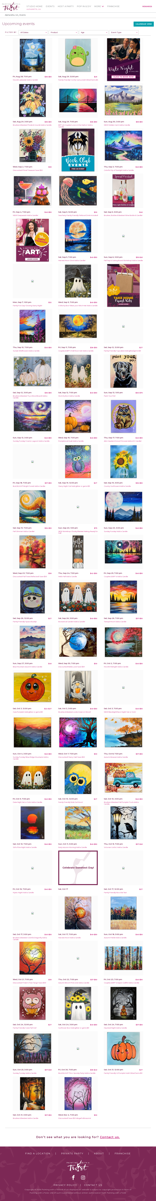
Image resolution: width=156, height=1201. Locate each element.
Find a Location (37, 1153)
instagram (83, 1177)
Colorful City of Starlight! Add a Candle (119, 170)
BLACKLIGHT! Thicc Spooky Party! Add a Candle (76, 1073)
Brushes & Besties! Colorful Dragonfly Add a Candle (30, 938)
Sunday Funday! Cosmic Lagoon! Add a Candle (31, 441)
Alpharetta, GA (34, 9)
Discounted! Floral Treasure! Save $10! (28, 170)
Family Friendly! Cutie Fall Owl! (24, 1028)
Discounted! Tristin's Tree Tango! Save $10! (29, 983)
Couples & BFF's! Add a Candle (116, 576)
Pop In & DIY (84, 6)
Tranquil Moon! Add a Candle (115, 622)
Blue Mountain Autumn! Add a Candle (27, 667)
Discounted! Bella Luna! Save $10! (71, 667)
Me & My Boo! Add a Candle (69, 396)
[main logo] (11, 3)
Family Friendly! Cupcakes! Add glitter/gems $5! (122, 351)
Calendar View (144, 24)
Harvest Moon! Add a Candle (69, 938)
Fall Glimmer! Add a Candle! (23, 531)
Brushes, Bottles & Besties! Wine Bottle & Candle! (123, 215)
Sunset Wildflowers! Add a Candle (26, 351)
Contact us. (110, 1137)
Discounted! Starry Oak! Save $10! (71, 757)
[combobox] (33, 32)
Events (50, 6)
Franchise (113, 6)
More (97, 6)
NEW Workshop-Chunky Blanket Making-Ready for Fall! (78, 532)
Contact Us (93, 1185)
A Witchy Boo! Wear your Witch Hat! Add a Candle (78, 306)
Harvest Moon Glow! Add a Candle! (71, 260)
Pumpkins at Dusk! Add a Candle (71, 441)
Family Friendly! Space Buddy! (25, 622)
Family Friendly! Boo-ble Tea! (115, 892)
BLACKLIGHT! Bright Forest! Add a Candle (29, 486)
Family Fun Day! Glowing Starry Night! (27, 306)
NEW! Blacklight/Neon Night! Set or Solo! (120, 712)
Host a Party (66, 6)
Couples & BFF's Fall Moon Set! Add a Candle (75, 351)
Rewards (147, 6)
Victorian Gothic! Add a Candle (116, 847)
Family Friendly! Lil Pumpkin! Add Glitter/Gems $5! (123, 1073)
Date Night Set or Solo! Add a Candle (27, 802)
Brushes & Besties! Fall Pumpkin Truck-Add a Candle (121, 803)
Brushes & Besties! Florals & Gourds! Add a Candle (32, 125)
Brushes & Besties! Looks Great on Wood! (74, 712)
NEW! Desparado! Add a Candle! (25, 215)
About (99, 1153)
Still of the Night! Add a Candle (25, 847)
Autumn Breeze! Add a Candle (116, 757)
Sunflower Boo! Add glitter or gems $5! (73, 1028)
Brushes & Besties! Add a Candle (25, 1118)
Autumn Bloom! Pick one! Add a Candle (73, 983)
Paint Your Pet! (110, 396)
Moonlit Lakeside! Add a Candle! (25, 80)
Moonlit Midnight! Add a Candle (116, 667)
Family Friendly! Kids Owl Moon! (70, 802)
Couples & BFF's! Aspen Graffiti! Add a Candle (121, 983)
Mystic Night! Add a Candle (23, 892)
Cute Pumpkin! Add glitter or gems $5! (28, 712)
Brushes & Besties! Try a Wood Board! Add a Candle (30, 397)
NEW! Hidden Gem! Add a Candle (117, 125)
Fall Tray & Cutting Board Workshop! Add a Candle (123, 260)
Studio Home (35, 6)
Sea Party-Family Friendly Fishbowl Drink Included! (78, 215)
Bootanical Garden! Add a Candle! (71, 622)
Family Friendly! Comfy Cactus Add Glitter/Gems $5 (78, 80)
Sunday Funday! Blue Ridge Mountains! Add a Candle (30, 758)
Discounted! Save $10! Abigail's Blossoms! (74, 1118)
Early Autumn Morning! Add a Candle (72, 847)
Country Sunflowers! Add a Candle (117, 486)
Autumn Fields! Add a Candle (115, 938)
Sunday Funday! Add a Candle (115, 531)
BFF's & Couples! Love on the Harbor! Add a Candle (75, 126)
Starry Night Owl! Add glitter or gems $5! (74, 486)
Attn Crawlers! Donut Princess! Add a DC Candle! (122, 441)
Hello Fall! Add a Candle (67, 576)
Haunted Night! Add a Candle (115, 1028)
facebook (73, 1177)
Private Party (72, 1153)
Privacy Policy (65, 1185)
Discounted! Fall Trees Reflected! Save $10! (30, 576)
